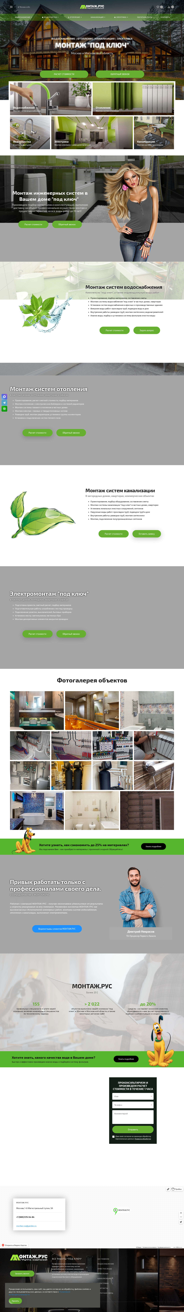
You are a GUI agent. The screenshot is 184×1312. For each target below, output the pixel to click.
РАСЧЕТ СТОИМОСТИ (64, 74)
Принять (15, 1301)
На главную (103, 1259)
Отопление (103, 1274)
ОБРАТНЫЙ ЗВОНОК (120, 74)
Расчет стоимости (33, 224)
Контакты (103, 1288)
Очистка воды (105, 1269)
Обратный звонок (67, 224)
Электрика (103, 1283)
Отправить (133, 1129)
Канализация (104, 1278)
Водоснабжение (106, 1264)
